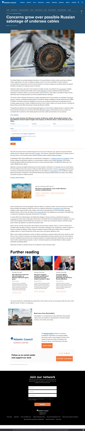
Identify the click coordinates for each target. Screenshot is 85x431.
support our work (64, 359)
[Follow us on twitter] (60, 353)
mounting (37, 153)
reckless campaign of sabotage (60, 158)
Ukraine (69, 10)
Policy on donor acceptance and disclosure (70, 416)
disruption (59, 160)
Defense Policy (14, 10)
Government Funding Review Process (54, 416)
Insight (22, 2)
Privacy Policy (9, 416)
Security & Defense (52, 10)
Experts (61, 2)
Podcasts (41, 2)
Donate (74, 2)
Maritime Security (38, 10)
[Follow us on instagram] (64, 353)
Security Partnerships (62, 10)
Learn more (47, 346)
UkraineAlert (9, 13)
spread (17, 103)
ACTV (34, 2)
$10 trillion (44, 91)
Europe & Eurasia (45, 193)
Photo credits (58, 419)
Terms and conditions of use (26, 416)
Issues (48, 2)
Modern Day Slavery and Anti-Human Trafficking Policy (34, 419)
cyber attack (61, 169)
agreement (13, 219)
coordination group (58, 208)
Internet (32, 10)
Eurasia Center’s (48, 333)
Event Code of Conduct (50, 419)
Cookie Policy (16, 416)
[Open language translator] (78, 2)
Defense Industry (41, 291)
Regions (54, 2)
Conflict (7, 10)
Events (29, 2)
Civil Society (15, 292)
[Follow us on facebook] (62, 353)
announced (40, 212)
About (68, 2)
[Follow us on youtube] (67, 353)
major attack (53, 171)
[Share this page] (81, 13)
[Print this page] (81, 11)
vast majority (62, 89)
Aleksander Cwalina (12, 25)
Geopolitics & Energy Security (57, 193)
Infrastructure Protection (24, 10)
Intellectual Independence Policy (39, 416)
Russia (45, 10)
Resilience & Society (40, 195)
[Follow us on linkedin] (69, 353)
